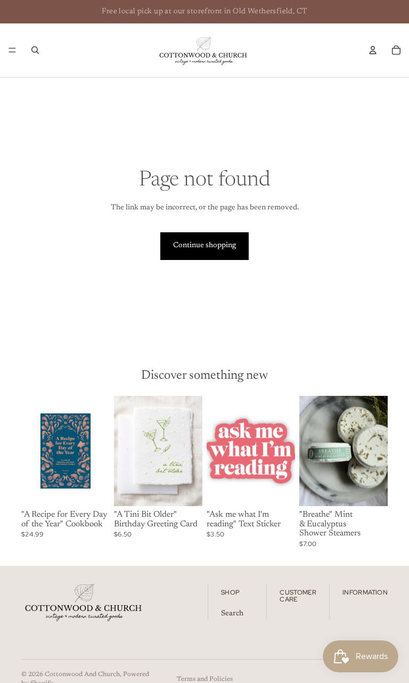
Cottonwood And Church (82, 674)
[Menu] (12, 50)
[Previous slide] (125, 451)
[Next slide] (190, 451)
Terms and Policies (205, 679)
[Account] (373, 50)
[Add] (93, 489)
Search (232, 613)
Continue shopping (204, 245)
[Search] (35, 50)
